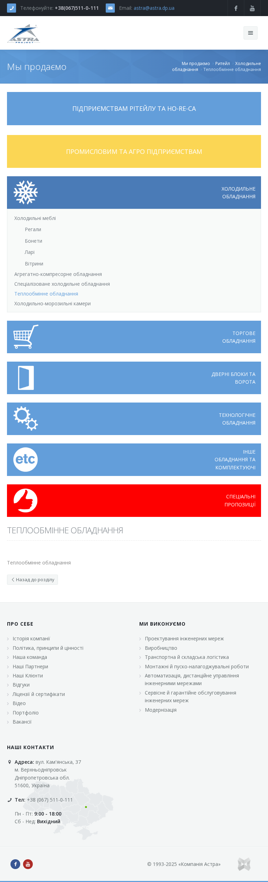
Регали (33, 229)
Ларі (30, 252)
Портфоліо (26, 712)
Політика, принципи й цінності (48, 648)
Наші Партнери (30, 666)
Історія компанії (31, 638)
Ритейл (222, 63)
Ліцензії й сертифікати (39, 694)
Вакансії (22, 721)
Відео (19, 703)
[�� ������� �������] (23, 33)
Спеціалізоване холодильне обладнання (62, 283)
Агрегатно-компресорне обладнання (58, 274)
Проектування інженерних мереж (184, 638)
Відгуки (21, 684)
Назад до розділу (34, 579)
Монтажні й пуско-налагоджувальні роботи (197, 666)
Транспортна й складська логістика (187, 657)
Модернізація (161, 709)
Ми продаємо (196, 63)
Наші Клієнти (28, 675)
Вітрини (34, 263)
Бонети (33, 240)
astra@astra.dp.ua (154, 8)
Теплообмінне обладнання (46, 293)
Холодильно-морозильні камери (52, 303)
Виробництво (161, 648)
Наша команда (30, 657)
